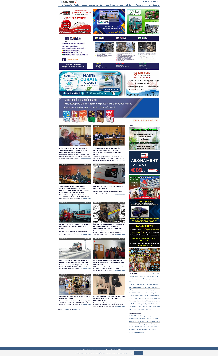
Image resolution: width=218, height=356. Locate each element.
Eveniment (93, 4)
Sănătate (114, 4)
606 (68, 309)
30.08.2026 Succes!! (136, 332)
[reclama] (75, 33)
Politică (77, 4)
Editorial (124, 4)
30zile (158, 274)
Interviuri (104, 4)
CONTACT (157, 1)
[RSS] (151, 1)
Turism (156, 4)
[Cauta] (143, 1)
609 (76, 309)
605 (66, 309)
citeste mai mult (86, 158)
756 (80, 309)
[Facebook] (148, 1)
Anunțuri (140, 4)
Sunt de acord (139, 353)
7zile (153, 274)
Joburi (148, 4)
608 (74, 309)
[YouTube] (146, 1)
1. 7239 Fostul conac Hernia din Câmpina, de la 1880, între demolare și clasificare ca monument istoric (143, 279)
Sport (131, 4)
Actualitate (67, 4)
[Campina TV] (109, 1)
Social (84, 4)
